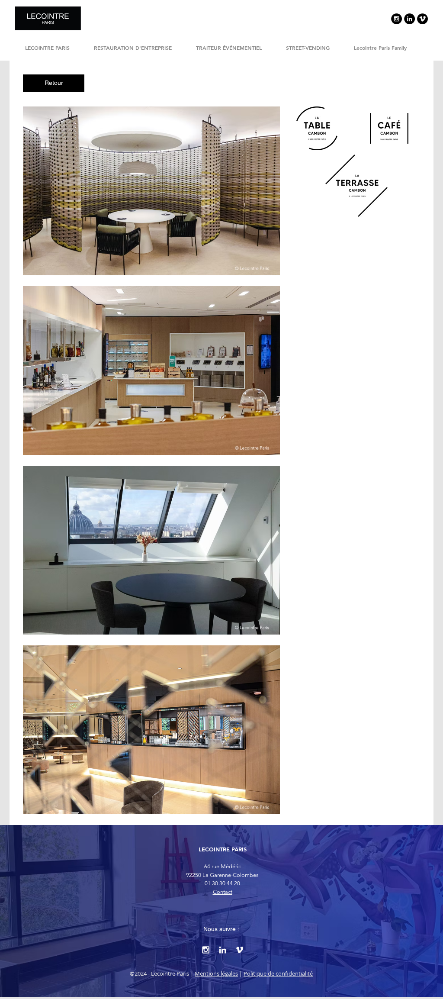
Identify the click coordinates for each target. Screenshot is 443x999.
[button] (151, 190)
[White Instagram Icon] (206, 950)
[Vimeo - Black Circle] (422, 18)
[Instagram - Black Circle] (396, 18)
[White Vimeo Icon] (239, 950)
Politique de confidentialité (278, 973)
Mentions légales (216, 973)
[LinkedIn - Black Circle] (409, 18)
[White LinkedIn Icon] (223, 950)
